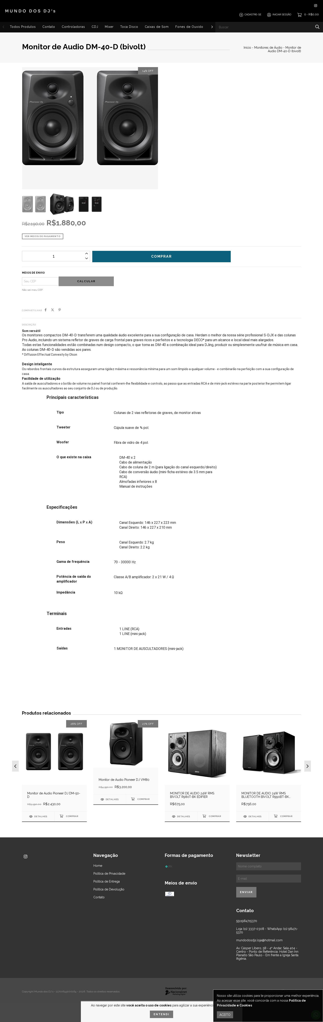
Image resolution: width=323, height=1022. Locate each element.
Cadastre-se (253, 14)
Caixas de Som (157, 27)
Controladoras (73, 27)
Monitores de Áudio (268, 47)
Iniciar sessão (281, 14)
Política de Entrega (106, 881)
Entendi (161, 1014)
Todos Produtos (23, 27)
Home (97, 865)
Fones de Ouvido (189, 27)
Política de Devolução (108, 889)
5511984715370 (246, 921)
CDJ (95, 27)
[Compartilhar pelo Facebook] (45, 310)
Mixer (109, 27)
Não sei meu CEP (32, 289)
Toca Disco (129, 27)
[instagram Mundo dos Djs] (315, 5)
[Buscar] (317, 27)
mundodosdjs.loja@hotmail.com (259, 940)
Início (247, 47)
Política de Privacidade (109, 873)
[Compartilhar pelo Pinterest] (60, 310)
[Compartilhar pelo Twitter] (52, 310)
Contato (48, 27)
